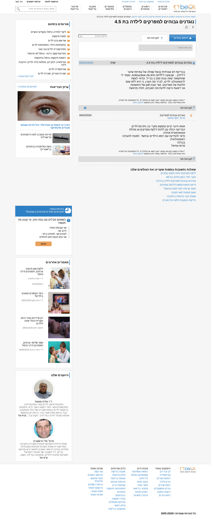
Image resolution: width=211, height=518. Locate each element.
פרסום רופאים (95, 475)
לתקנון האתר (138, 102)
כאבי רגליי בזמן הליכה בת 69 (181, 177)
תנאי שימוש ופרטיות (97, 479)
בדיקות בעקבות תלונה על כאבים (179, 200)
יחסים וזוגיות (141, 492)
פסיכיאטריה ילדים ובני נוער (52, 49)
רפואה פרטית (190, 17)
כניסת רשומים (33, 1)
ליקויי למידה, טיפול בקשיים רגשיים (48, 32)
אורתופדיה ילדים (57, 69)
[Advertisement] (43, 181)
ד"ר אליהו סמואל (43, 401)
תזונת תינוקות (59, 36)
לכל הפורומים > (25, 76)
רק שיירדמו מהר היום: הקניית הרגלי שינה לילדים (32, 321)
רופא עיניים (165, 495)
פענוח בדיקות (118, 471)
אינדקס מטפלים (117, 502)
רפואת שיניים (164, 478)
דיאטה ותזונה (164, 492)
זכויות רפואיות (128, 1)
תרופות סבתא (118, 481)
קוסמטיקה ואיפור (139, 475)
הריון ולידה (165, 481)
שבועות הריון (118, 485)
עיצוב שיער (142, 481)
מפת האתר (97, 491)
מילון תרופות (164, 1)
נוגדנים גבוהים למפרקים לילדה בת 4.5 (176, 181)
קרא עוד (22, 415)
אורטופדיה (165, 475)
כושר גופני (142, 485)
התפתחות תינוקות (116, 488)
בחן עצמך (120, 495)
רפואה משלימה (140, 471)
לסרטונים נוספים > (27, 86)
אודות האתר (96, 494)
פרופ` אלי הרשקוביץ (43, 441)
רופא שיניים (164, 485)
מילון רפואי (119, 505)
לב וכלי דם (165, 471)
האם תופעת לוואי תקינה (183, 192)
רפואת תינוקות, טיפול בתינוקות (50, 58)
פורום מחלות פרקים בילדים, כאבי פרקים (149, 17)
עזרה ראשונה (118, 498)
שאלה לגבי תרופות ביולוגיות (181, 196)
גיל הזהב (143, 478)
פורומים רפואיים (175, 17)
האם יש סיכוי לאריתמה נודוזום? (180, 188)
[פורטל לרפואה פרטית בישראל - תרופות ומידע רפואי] (184, 8)
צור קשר (19, 1)
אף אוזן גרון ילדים (57, 40)
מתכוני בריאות (140, 488)
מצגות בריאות (118, 478)
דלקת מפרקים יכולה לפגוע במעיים (178, 173)
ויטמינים (121, 492)
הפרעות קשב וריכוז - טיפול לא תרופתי (46, 53)
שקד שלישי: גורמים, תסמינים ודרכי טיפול (32, 344)
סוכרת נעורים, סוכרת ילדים (52, 73)
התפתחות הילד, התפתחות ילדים (49, 45)
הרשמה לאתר (51, 1)
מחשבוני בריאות (146, 1)
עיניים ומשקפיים (162, 488)
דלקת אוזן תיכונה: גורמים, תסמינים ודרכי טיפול (31, 271)
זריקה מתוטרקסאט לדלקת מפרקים (178, 184)
